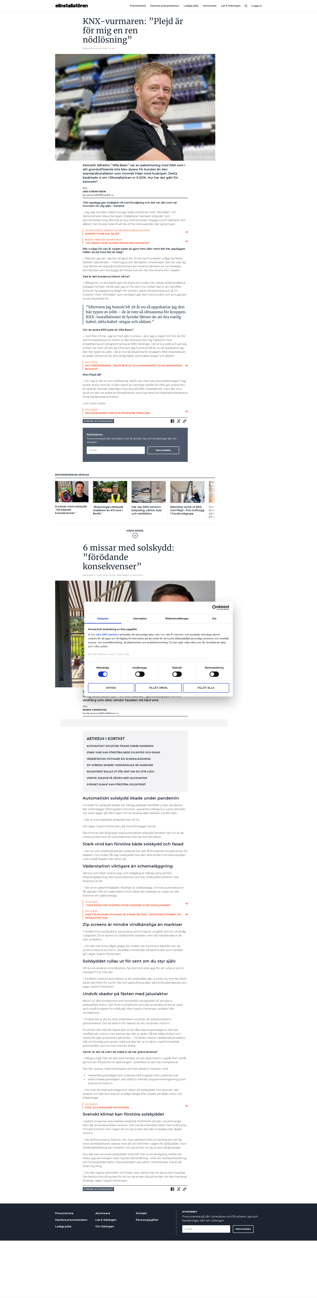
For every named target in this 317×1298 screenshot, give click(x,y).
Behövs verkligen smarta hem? (118, 241)
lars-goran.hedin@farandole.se (98, 194)
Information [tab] (140, 618)
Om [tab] (214, 618)
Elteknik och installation (98, 421)
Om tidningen (104, 1226)
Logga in (256, 5)
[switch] (140, 674)
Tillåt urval (158, 687)
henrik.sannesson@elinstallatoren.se (101, 713)
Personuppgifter (147, 1219)
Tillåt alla (205, 687)
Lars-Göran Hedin (94, 191)
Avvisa (111, 687)
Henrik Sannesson (95, 709)
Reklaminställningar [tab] (177, 618)
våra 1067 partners (107, 634)
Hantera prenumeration (164, 5)
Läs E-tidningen (231, 5)
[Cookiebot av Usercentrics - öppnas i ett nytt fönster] (214, 607)
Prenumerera (138, 5)
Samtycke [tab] (102, 618)
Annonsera (209, 5)
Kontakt (141, 1213)
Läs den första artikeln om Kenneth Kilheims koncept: (118, 232)
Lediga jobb (191, 5)
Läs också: (133, 365)
